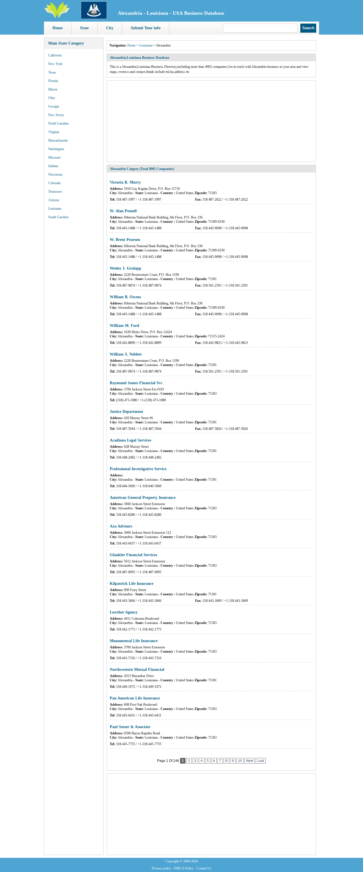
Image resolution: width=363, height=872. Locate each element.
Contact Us (203, 868)
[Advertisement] (73, 309)
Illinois (53, 89)
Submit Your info (146, 28)
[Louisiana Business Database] (94, 18)
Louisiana (54, 209)
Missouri (54, 157)
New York (55, 64)
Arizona (53, 200)
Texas (52, 72)
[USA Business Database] (57, 17)
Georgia (53, 106)
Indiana (53, 166)
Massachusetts (58, 140)
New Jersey (56, 115)
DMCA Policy (183, 868)
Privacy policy (161, 868)
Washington (56, 149)
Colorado (54, 183)
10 (240, 761)
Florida (53, 81)
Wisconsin (55, 174)
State (84, 28)
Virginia (53, 132)
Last (261, 761)
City (109, 28)
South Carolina (58, 217)
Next (249, 761)
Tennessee (55, 192)
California (55, 55)
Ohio (51, 98)
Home (57, 28)
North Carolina (58, 123)
